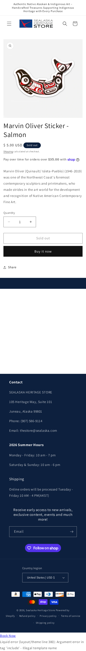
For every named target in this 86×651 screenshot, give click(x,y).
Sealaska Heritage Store (40, 610)
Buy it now (43, 251)
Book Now (8, 635)
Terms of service (70, 615)
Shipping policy (45, 622)
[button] (9, 24)
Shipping (8, 151)
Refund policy (27, 615)
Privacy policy (48, 615)
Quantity (9, 213)
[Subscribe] (72, 531)
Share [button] (12, 267)
